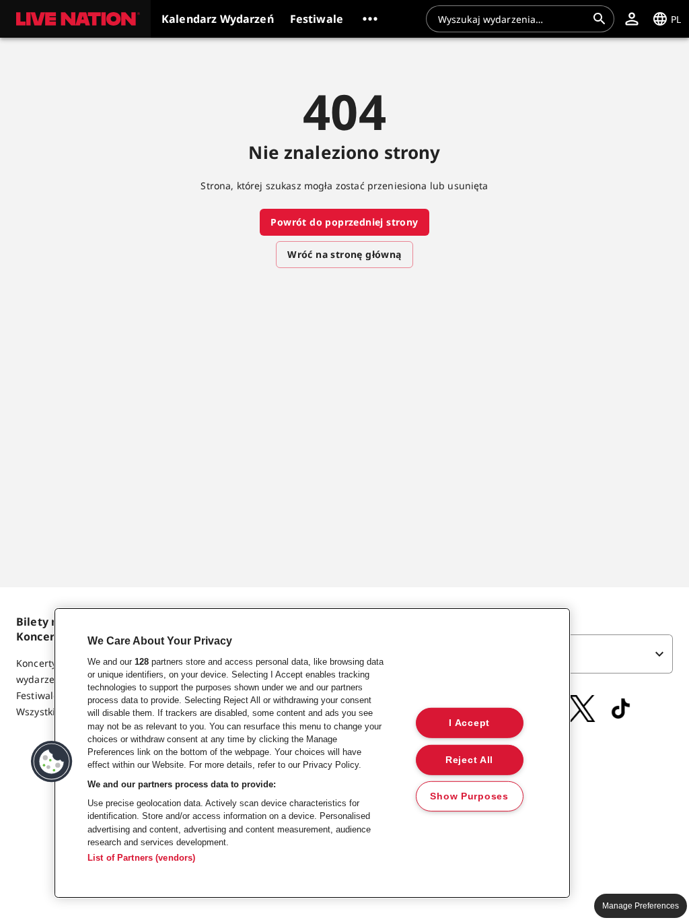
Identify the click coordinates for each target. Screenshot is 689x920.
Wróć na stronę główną (344, 254)
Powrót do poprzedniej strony (344, 222)
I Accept (469, 722)
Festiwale (37, 695)
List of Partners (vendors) (141, 858)
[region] (312, 752)
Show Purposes (469, 796)
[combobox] (512, 19)
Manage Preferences (640, 906)
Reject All (469, 759)
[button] (75, 19)
